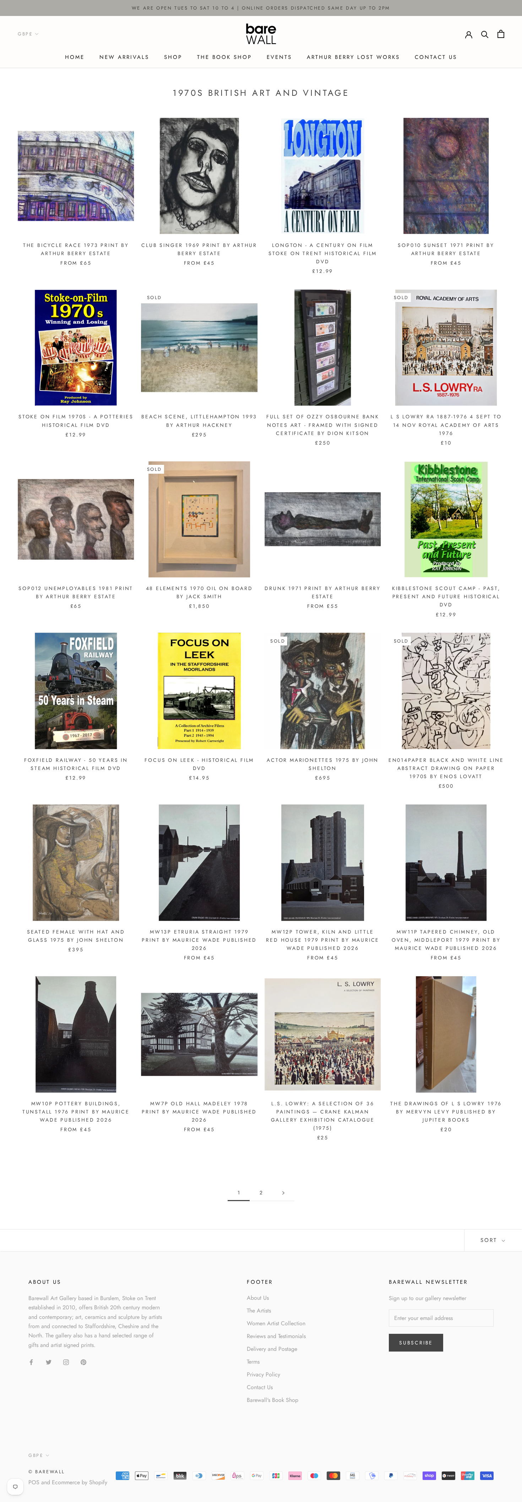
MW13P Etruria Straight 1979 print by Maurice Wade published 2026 (199, 940)
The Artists (259, 1310)
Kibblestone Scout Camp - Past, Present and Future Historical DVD (446, 596)
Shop (173, 57)
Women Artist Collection (276, 1323)
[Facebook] (31, 1361)
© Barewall (46, 1471)
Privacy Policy (263, 1374)
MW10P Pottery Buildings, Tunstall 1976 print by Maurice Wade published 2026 (76, 1111)
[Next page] (283, 1192)
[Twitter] (48, 1361)
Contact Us (436, 57)
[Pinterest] (83, 1361)
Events (279, 57)
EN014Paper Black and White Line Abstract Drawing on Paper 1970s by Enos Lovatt (446, 768)
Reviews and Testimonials (276, 1336)
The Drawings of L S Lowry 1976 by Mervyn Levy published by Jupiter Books (446, 1111)
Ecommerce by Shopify (79, 1482)
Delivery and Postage (272, 1349)
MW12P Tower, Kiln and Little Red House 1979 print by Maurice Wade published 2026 (322, 940)
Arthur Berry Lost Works (353, 57)
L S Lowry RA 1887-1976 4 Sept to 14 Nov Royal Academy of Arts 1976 (446, 424)
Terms (253, 1362)
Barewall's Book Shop (272, 1400)
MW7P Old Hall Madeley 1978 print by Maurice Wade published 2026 (199, 1111)
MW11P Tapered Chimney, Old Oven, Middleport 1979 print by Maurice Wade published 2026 (446, 940)
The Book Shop (224, 57)
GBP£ (25, 34)
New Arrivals (124, 57)
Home (75, 57)
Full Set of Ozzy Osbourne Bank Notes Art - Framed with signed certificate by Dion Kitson (322, 424)
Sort (490, 1240)
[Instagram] (66, 1361)
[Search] (485, 34)
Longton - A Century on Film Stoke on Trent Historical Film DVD (322, 253)
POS (33, 1482)
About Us (258, 1298)
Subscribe (416, 1342)
